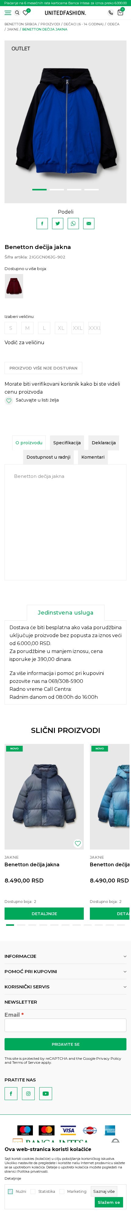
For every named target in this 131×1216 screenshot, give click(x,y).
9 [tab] (99, 925)
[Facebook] (42, 223)
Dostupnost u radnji (48, 457)
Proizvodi (50, 24)
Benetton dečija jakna (32, 865)
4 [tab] (91, 189)
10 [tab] (110, 925)
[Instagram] (28, 1094)
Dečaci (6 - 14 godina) (84, 24)
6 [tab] (65, 925)
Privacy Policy (108, 1058)
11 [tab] (121, 925)
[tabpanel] (65, 122)
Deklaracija (104, 443)
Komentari (92, 457)
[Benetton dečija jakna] (44, 797)
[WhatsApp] (73, 223)
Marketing (77, 1191)
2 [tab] (57, 189)
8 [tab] (88, 925)
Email (12, 1015)
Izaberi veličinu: (19, 316)
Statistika (46, 1191)
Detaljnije (44, 913)
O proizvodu (29, 443)
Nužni (21, 1191)
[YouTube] (46, 1094)
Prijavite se (66, 1044)
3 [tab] (74, 189)
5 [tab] (54, 925)
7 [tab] (76, 925)
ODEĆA (113, 24)
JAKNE (13, 29)
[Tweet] (57, 223)
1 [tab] (39, 189)
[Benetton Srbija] (65, 12)
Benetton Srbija (21, 24)
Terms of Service (26, 1062)
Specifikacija (67, 443)
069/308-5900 (65, 681)
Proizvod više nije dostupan (43, 368)
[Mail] (88, 223)
